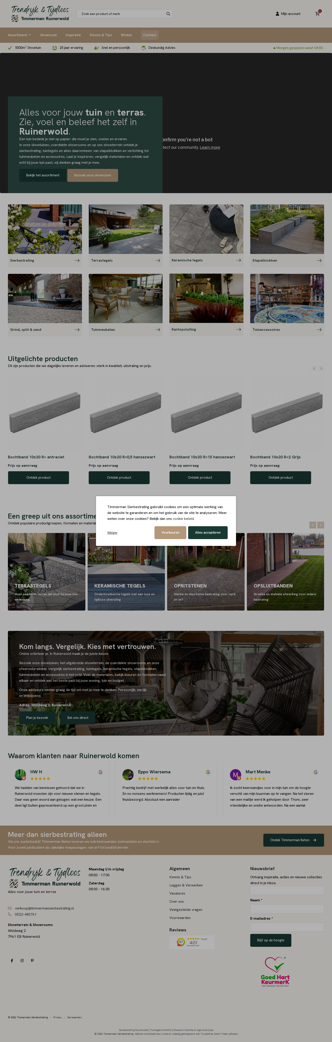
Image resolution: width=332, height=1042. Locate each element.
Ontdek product (38, 477)
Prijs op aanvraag (22, 465)
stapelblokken (145, 668)
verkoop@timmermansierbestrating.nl (44, 908)
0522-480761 (26, 914)
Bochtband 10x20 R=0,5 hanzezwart (122, 456)
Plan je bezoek (37, 717)
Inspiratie (73, 35)
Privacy (57, 1017)
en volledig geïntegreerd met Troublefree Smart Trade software (203, 1033)
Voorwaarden (180, 917)
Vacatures (177, 893)
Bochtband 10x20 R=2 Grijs (275, 456)
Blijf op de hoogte (270, 940)
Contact (149, 35)
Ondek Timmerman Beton (290, 840)
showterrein (94, 663)
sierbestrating (73, 668)
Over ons (176, 901)
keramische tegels (117, 668)
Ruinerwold (62, 653)
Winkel (126, 35)
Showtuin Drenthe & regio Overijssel (193, 1030)
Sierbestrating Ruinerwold (133, 1030)
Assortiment (17, 35)
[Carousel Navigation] (317, 369)
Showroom (48, 35)
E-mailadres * (261, 918)
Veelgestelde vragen (185, 909)
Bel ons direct (78, 717)
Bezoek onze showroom (92, 175)
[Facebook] (12, 961)
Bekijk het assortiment (42, 175)
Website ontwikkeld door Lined (151, 1033)
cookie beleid (183, 518)
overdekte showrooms (128, 663)
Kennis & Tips (101, 35)
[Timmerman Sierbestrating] (40, 14)
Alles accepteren (208, 532)
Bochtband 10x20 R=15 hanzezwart (202, 456)
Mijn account (290, 13)
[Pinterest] (32, 961)
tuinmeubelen (30, 674)
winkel (42, 668)
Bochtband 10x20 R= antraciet (36, 456)
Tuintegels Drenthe (160, 1030)
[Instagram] (22, 961)
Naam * (256, 900)
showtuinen (49, 663)
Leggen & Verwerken (186, 885)
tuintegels (94, 668)
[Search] (168, 13)
